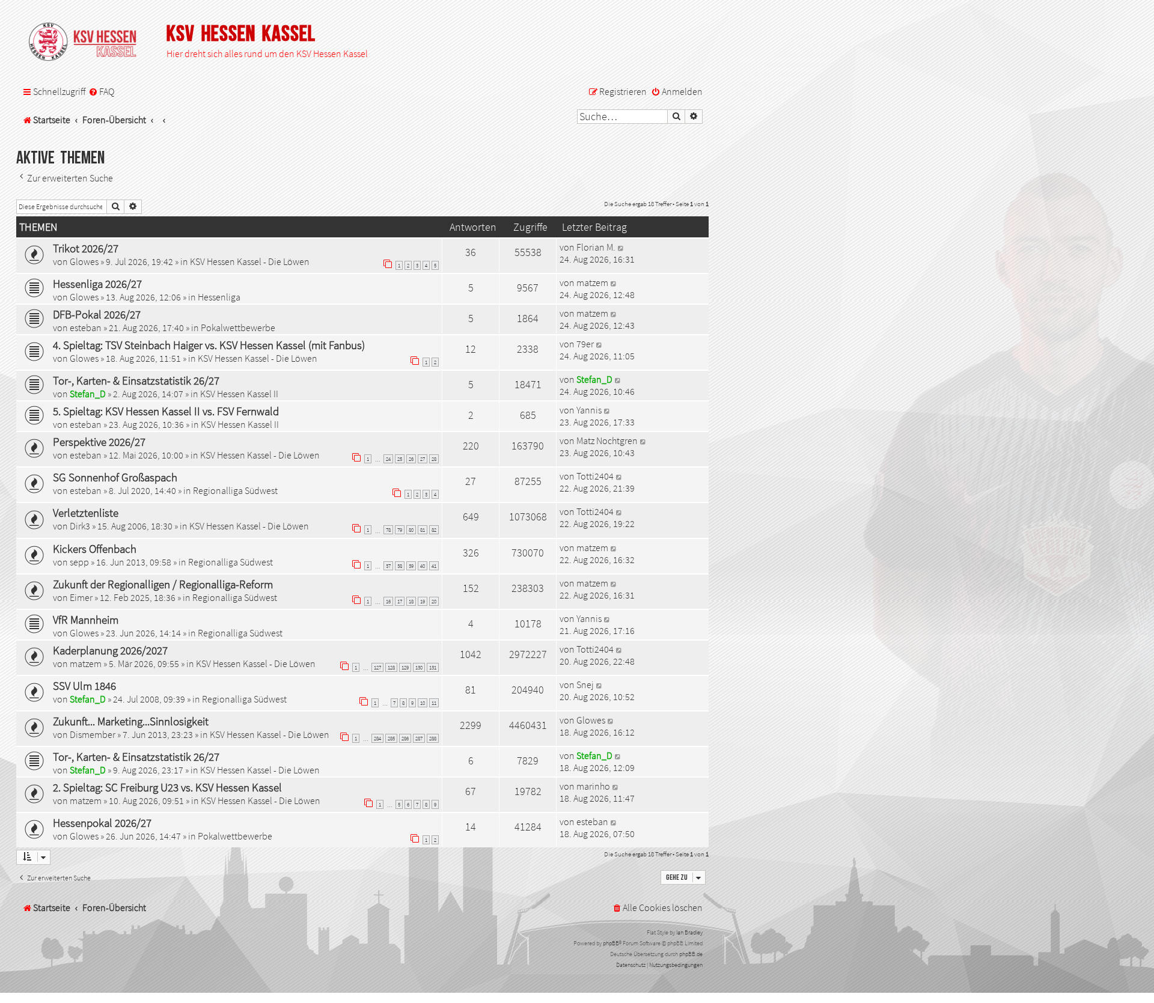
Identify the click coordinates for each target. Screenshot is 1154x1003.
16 (388, 601)
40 (422, 565)
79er (585, 344)
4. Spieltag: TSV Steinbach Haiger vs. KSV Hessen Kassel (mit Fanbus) (209, 345)
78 (388, 529)
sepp (79, 562)
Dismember (92, 734)
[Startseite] (88, 42)
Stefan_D (88, 394)
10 (422, 703)
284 (377, 738)
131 (432, 667)
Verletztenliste (85, 512)
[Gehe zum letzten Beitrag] (621, 247)
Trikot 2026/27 (85, 248)
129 (405, 667)
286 (405, 738)
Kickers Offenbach (94, 548)
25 (399, 459)
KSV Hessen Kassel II (239, 394)
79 (399, 529)
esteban (86, 328)
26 (411, 459)
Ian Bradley (689, 932)
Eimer (81, 597)
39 (411, 565)
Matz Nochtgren (607, 440)
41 (434, 565)
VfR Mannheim (85, 619)
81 (422, 529)
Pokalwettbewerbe (238, 328)
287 (419, 738)
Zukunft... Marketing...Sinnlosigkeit (131, 721)
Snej (585, 684)
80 (411, 529)
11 (434, 703)
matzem (592, 282)
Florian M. (595, 247)
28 (434, 459)
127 (377, 667)
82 (434, 529)
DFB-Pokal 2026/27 (97, 314)
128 (391, 667)
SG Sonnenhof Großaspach (115, 477)
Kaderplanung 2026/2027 (110, 650)
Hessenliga (219, 297)
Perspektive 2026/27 (99, 441)
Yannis (589, 410)
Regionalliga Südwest (235, 490)
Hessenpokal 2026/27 (102, 823)
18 (411, 601)
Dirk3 (80, 526)
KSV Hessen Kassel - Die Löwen (250, 261)
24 (388, 459)
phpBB (611, 943)
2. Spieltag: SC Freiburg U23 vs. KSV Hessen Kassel (167, 787)
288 (432, 738)
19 (422, 601)
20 (434, 601)
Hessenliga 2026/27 (97, 283)
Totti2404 (595, 476)
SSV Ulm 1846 (84, 685)
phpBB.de (691, 954)
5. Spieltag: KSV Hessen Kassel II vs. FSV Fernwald (166, 411)
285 (391, 738)
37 (388, 565)
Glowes (84, 261)
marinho (593, 786)
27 (422, 459)
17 (399, 601)
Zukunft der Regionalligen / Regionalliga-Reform (163, 584)
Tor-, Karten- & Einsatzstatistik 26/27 (136, 380)
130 (419, 667)
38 (399, 565)
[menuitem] (101, 92)
